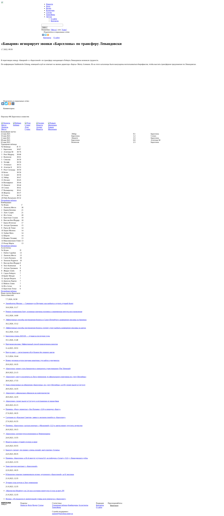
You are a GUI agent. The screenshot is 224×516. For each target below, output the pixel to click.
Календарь (50, 10)
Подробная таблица (9, 200)
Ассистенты (83, 505)
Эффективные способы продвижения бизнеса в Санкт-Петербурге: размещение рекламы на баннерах (46, 320)
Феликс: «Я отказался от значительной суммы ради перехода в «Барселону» (36, 499)
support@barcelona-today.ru (62, 514)
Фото (48, 6)
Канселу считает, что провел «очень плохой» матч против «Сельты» (33, 450)
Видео (48, 8)
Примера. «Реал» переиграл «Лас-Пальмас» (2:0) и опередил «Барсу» (33, 409)
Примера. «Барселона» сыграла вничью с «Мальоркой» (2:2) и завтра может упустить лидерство (44, 426)
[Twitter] (45, 34)
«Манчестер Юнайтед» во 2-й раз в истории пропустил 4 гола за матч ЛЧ (35, 491)
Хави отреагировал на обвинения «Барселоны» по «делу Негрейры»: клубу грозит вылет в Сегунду (45, 385)
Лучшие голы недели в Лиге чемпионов (22, 483)
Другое (49, 17)
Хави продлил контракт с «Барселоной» (22, 466)
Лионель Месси (4, 128)
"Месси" (54, 30)
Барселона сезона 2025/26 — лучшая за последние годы (28, 336)
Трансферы (50, 15)
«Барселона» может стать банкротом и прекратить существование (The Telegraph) (38, 369)
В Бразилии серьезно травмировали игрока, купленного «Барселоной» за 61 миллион (40, 474)
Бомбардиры (73, 505)
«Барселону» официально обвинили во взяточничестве (28, 393)
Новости (23, 505)
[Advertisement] (28, 53)
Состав (49, 12)
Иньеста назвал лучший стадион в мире (21, 442)
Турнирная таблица (60, 505)
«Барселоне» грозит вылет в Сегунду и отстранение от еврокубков (32, 401)
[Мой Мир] (13, 103)
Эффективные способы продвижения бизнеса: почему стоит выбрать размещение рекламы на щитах (46, 328)
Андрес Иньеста (39, 128)
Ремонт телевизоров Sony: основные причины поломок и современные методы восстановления (44, 312)
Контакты (55, 21)
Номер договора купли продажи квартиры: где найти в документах (32, 360)
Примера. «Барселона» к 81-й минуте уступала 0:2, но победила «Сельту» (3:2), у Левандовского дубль (47, 458)
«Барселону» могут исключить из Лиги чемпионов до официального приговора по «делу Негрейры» (46, 377)
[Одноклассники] (48, 34)
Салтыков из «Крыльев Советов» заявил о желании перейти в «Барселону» (36, 417)
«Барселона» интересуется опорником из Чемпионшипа (28, 434)
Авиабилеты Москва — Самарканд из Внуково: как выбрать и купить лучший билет (39, 303)
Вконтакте (114, 505)
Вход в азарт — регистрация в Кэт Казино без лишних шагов (30, 352)
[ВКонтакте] (43, 34)
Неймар (16, 125)
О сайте (54, 19)
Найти (44, 27)
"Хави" (64, 30)
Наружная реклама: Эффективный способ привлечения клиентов (32, 344)
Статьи (41, 505)
